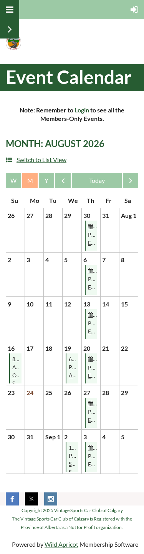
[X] (31, 498)
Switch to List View (41, 159)
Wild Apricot (61, 544)
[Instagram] (50, 498)
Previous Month (63, 182)
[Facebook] (12, 498)
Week (13, 180)
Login (81, 110)
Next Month (130, 182)
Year (46, 180)
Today (97, 180)
